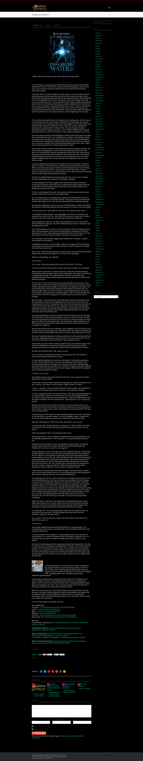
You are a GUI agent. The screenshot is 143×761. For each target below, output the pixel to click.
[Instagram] (103, 2)
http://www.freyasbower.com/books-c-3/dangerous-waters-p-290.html (60, 623)
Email (58, 719)
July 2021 (97, 82)
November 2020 (99, 95)
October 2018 (98, 152)
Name (33, 719)
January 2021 (98, 93)
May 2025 (97, 38)
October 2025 (98, 35)
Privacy (80, 755)
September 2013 (99, 280)
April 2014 (97, 262)
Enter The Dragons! (84, 688)
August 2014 (98, 251)
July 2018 (97, 160)
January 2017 (98, 197)
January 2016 (98, 217)
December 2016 (99, 199)
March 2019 (98, 139)
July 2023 (97, 46)
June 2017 (97, 189)
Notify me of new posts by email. (41, 729)
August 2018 (98, 158)
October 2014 (98, 246)
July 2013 (97, 285)
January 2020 (98, 121)
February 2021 (99, 90)
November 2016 (99, 202)
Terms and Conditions (96, 755)
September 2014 (99, 249)
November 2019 (99, 124)
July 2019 (97, 132)
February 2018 (99, 173)
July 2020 (97, 106)
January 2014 (98, 269)
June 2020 (97, 108)
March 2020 (98, 116)
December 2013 (99, 272)
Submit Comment (40, 733)
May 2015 (97, 228)
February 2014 (99, 267)
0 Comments (57, 25)
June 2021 (97, 85)
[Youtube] (109, 2)
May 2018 (97, 165)
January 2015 (98, 238)
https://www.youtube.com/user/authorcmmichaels (58, 615)
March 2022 (98, 69)
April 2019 (97, 137)
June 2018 (97, 163)
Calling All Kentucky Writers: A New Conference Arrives (54, 694)
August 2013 (98, 282)
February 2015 (99, 236)
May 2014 (97, 259)
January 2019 (98, 145)
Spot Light (47, 25)
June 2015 (97, 225)
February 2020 (99, 119)
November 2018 (99, 150)
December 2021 (99, 74)
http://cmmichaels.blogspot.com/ (49, 611)
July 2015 (97, 223)
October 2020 (98, 98)
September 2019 (99, 129)
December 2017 (99, 178)
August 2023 (98, 43)
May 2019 (97, 134)
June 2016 (97, 212)
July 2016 (97, 210)
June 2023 (97, 48)
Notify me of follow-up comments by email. (43, 726)
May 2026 (97, 33)
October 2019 (98, 126)
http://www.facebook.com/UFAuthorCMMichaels (57, 607)
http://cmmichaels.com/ (47, 613)
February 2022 (99, 72)
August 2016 (98, 207)
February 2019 (99, 142)
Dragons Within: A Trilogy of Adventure (69, 691)
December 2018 (99, 147)
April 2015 (97, 230)
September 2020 (99, 100)
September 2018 (99, 155)
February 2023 (99, 59)
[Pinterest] (106, 2)
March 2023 (98, 56)
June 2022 (97, 64)
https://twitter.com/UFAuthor (49, 609)
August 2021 (98, 80)
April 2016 (97, 215)
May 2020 (97, 111)
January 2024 (98, 40)
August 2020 (98, 103)
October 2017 (98, 184)
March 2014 (98, 264)
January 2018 (98, 176)
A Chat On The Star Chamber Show (39, 695)
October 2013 (98, 277)
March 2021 (98, 87)
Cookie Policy (86, 755)
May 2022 (97, 66)
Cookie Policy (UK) (106, 755)
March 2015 (98, 233)
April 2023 (97, 53)
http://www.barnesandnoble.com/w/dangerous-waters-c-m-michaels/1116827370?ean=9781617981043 (59, 642)
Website (75, 719)
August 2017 (98, 186)
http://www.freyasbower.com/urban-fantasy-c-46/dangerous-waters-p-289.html (56, 629)
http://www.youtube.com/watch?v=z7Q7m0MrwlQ (59, 617)
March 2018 (98, 171)
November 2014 (99, 243)
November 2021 (99, 77)
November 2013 (99, 275)
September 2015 (99, 220)
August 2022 (98, 61)
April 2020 (97, 113)
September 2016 (99, 204)
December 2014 (99, 241)
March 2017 (98, 194)
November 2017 (99, 181)
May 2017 (97, 191)
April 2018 (97, 168)
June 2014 (97, 256)
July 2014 (97, 254)
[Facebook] (99, 2)
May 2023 (97, 51)
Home (76, 755)
